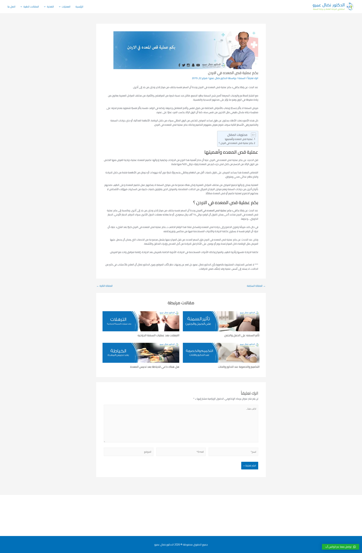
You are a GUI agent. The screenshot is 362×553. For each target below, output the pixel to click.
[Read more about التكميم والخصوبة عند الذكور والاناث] (221, 352)
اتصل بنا (11, 6)
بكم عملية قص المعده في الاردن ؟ (236, 143)
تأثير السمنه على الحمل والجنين (241, 335)
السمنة (241, 78)
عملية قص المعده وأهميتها (239, 139)
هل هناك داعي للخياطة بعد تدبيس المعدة (154, 366)
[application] (60, 6)
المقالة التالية (104, 286)
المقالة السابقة (256, 286)
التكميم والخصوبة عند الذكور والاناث (238, 366)
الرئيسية (79, 6)
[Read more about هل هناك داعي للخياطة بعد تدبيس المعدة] (141, 352)
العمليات (66, 6)
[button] (340, 547)
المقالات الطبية (31, 6)
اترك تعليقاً (253, 78)
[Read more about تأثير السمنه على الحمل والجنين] (221, 321)
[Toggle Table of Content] (252, 134)
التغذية (50, 6)
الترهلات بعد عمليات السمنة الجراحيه (158, 335)
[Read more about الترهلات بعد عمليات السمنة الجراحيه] (141, 321)
